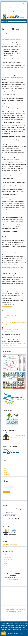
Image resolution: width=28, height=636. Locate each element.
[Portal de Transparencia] (11, 449)
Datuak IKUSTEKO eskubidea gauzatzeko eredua (14, 316)
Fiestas (5, 470)
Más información (18, 633)
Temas (5, 565)
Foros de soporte (7, 557)
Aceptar (4, 633)
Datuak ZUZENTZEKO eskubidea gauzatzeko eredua (15, 323)
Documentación (7, 555)
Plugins (5, 561)
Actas (5, 463)
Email (4, 484)
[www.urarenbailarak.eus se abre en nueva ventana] (10, 413)
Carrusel (5, 466)
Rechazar (10, 633)
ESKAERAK (6, 468)
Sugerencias (6, 563)
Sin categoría (7, 474)
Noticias (5, 472)
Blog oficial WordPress (9, 554)
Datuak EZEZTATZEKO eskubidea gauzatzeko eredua (12, 330)
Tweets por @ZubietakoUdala (10, 544)
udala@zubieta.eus (19, 59)
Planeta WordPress (8, 559)
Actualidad (6, 465)
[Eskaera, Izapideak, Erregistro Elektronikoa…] (14, 439)
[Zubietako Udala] (13, 17)
